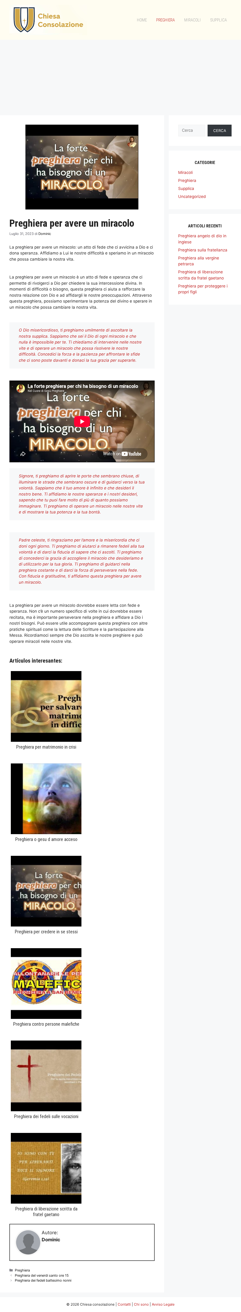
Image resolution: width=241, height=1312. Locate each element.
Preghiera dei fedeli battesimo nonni (43, 1280)
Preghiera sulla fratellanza (202, 250)
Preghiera (165, 19)
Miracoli (192, 19)
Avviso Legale (163, 1304)
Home (142, 19)
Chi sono (141, 1304)
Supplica (218, 19)
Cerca (219, 130)
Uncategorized (192, 196)
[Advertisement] (120, 75)
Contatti (124, 1304)
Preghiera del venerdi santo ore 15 (42, 1275)
